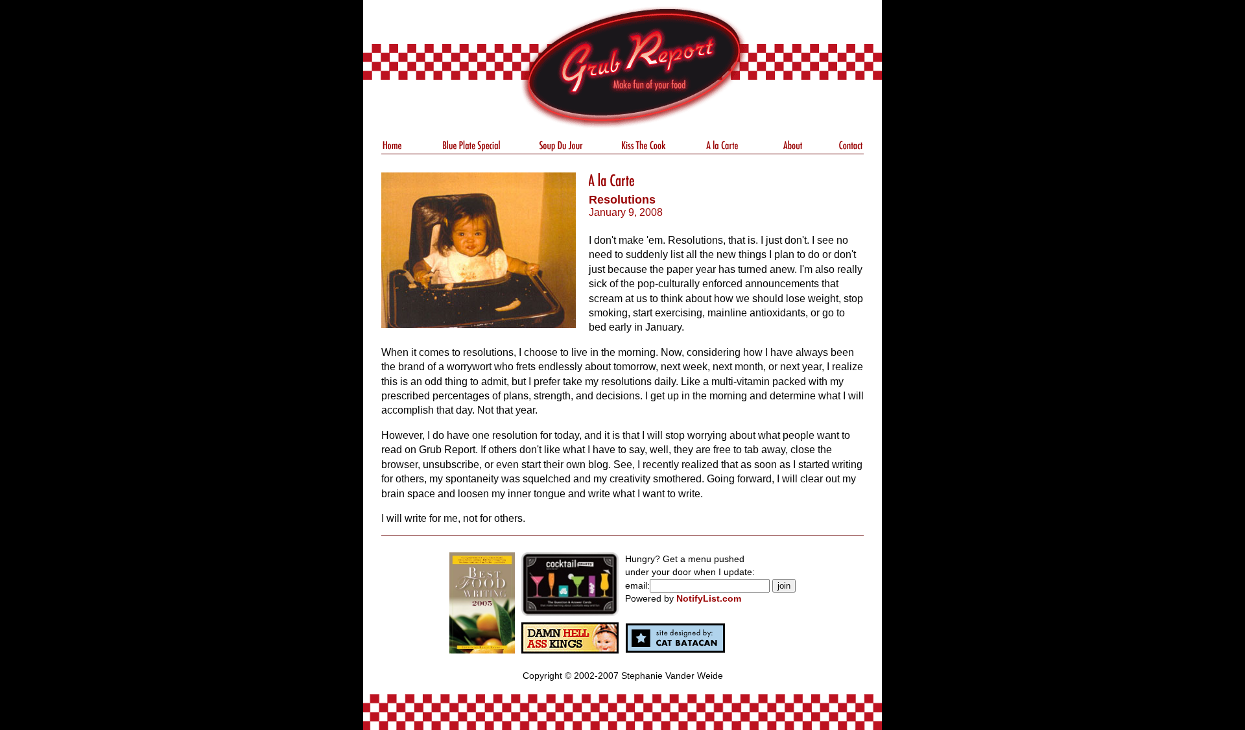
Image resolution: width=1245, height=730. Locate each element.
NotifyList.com (708, 598)
